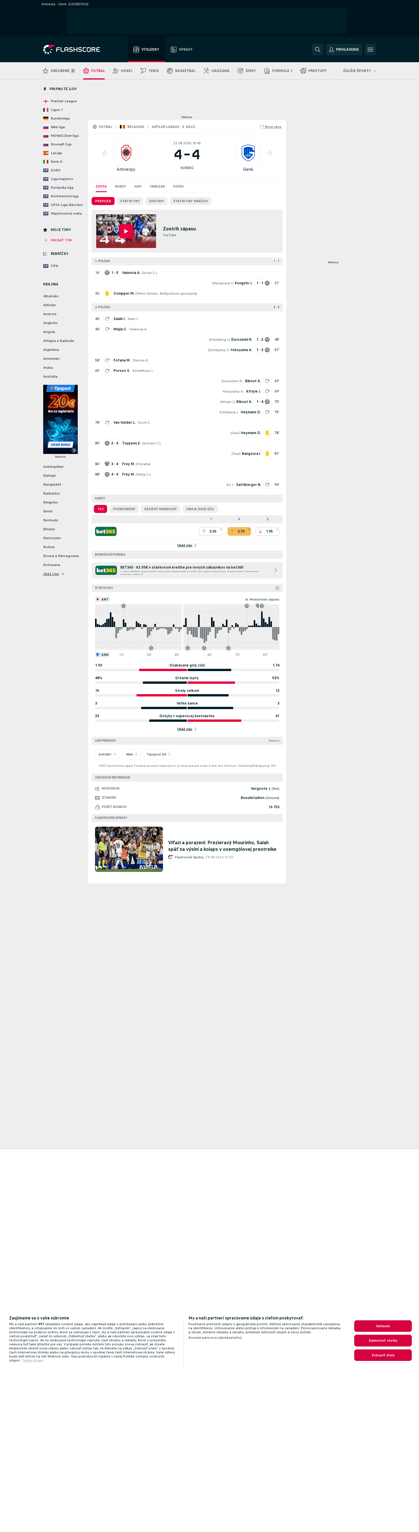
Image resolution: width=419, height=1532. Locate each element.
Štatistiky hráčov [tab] (190, 201)
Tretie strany (32, 1360)
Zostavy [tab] (156, 201)
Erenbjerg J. (219, 339)
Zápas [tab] (101, 186)
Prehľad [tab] (103, 201)
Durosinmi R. (232, 381)
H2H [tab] (137, 186)
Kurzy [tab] (120, 186)
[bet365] (106, 531)
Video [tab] (178, 186)
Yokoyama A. (233, 391)
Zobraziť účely (383, 1355)
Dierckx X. (140, 360)
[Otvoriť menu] (370, 49)
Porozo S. (121, 370)
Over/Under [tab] (124, 509)
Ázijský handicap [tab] (160, 509)
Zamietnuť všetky (383, 1340)
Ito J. (230, 484)
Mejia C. (120, 329)
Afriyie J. (253, 391)
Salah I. (119, 319)
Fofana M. (121, 360)
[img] (277, 588)
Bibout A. (253, 381)
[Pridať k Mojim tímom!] (104, 153)
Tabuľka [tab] (157, 186)
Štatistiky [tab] (130, 201)
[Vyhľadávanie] (317, 49)
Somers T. (151, 443)
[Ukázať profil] (126, 153)
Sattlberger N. (248, 484)
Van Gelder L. (124, 422)
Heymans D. (251, 412)
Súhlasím (383, 1326)
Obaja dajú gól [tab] (200, 509)
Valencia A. (138, 329)
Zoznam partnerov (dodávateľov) (215, 1338)
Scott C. (149, 272)
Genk (248, 169)
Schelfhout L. (143, 370)
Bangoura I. (222, 283)
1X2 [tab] (100, 509)
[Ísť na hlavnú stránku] (75, 49)
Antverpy (126, 169)
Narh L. (133, 319)
